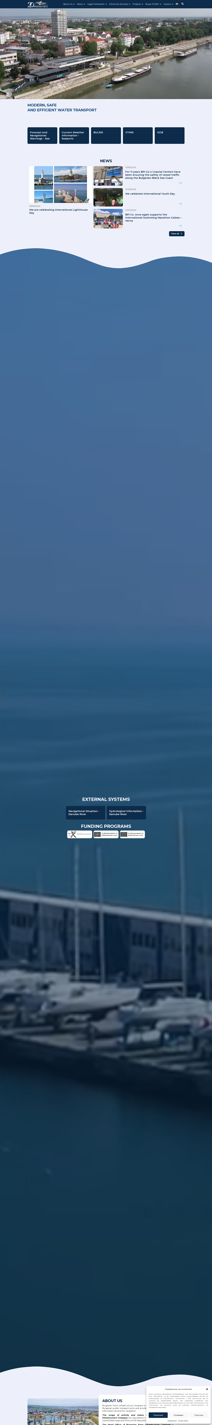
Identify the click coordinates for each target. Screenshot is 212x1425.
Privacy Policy (183, 1420)
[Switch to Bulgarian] (177, 4)
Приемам (158, 1415)
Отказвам (178, 1415)
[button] (207, 1389)
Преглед (198, 1415)
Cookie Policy (172, 1420)
